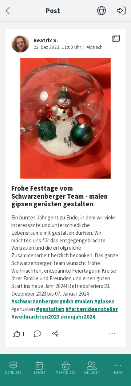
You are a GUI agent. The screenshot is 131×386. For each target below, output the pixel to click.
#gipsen (104, 301)
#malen (84, 301)
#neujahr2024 (78, 316)
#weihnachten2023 (35, 316)
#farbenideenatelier (92, 308)
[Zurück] (8, 11)
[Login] (121, 11)
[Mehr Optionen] (112, 334)
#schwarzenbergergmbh (42, 301)
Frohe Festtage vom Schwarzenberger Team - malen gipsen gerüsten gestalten (59, 196)
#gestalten (50, 308)
